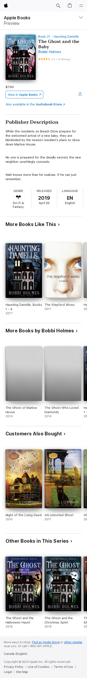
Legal (8, 672)
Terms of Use (63, 667)
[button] (58, 6)
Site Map (22, 672)
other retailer (73, 642)
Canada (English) (15, 654)
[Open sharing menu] (80, 95)
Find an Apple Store (46, 642)
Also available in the (34, 104)
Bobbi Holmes (49, 52)
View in (23, 94)
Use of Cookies (38, 667)
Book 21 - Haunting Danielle (58, 36)
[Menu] (81, 6)
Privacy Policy (13, 667)
